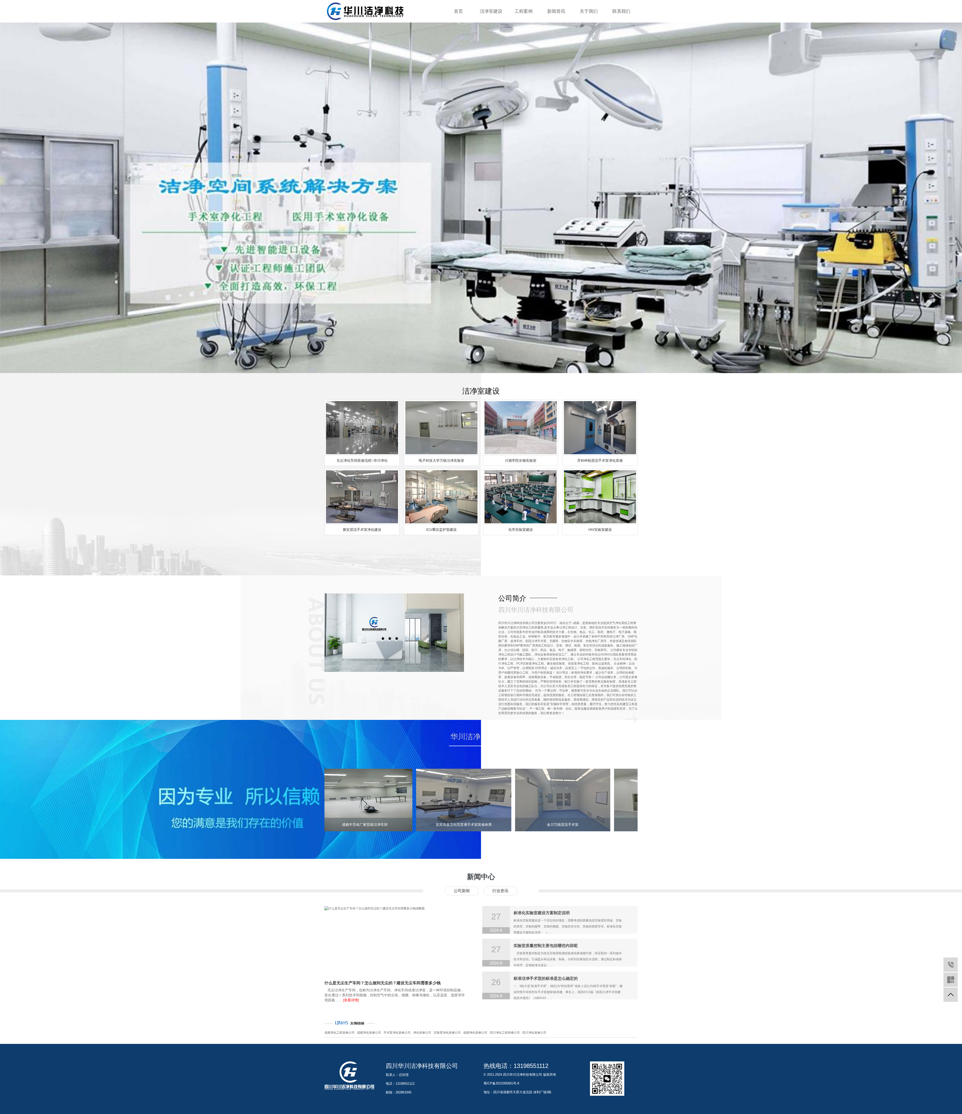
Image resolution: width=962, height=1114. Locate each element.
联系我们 (621, 11)
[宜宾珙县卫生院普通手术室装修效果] (392, 800)
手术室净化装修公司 (397, 1032)
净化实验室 (524, 27)
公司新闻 (462, 891)
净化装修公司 (422, 1032)
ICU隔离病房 (523, 47)
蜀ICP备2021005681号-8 (501, 1083)
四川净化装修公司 (534, 1032)
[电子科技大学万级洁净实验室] (590, 800)
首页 (458, 11)
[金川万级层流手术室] (491, 800)
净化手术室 (524, 37)
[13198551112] (950, 965)
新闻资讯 (556, 11)
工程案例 (524, 11)
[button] (477, 354)
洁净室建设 (491, 11)
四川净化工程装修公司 (505, 1032)
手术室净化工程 (491, 37)
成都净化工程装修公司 (339, 1032)
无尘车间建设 (491, 57)
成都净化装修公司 (369, 1032)
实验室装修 (491, 27)
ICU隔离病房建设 (491, 47)
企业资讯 (556, 27)
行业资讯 (556, 37)
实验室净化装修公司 (447, 1032)
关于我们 (589, 11)
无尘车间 (524, 57)
